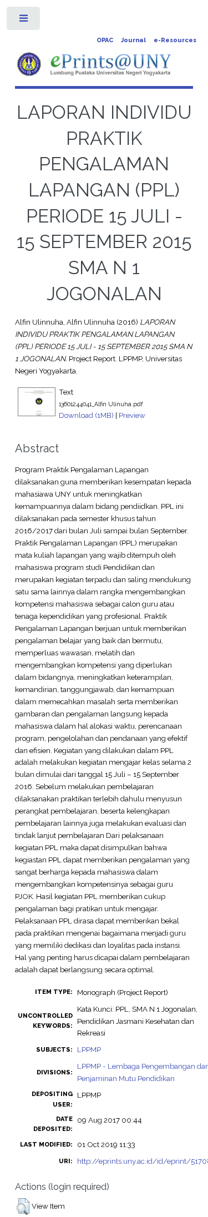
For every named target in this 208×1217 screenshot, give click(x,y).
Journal (133, 40)
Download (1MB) (86, 415)
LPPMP (89, 1049)
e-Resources (175, 40)
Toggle (24, 21)
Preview (132, 415)
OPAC (105, 40)
